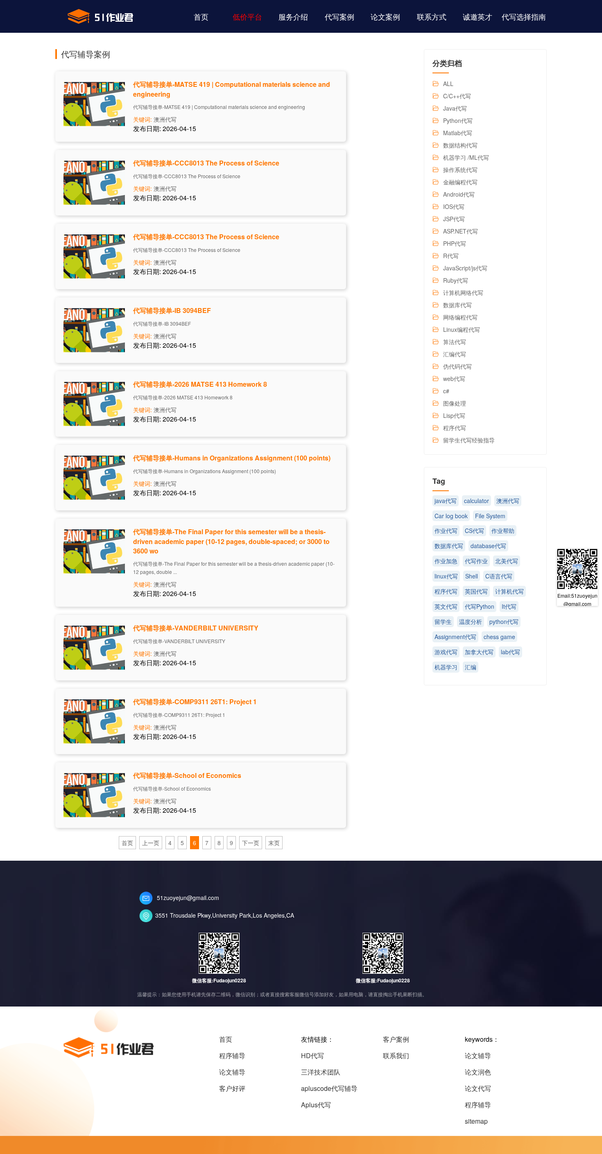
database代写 (488, 546)
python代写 (503, 621)
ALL (448, 83)
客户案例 (396, 1039)
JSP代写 (454, 219)
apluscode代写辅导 (329, 1088)
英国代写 (476, 591)
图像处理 (454, 403)
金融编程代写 (460, 182)
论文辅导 (232, 1072)
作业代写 (446, 530)
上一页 (150, 843)
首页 (201, 16)
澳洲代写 (165, 119)
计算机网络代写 (463, 292)
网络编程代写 (460, 317)
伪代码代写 (457, 366)
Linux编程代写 (461, 329)
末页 (274, 843)
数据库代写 (457, 305)
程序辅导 (232, 1055)
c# (446, 391)
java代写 (446, 501)
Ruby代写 (455, 280)
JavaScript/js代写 (465, 268)
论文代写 (478, 1088)
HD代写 (312, 1055)
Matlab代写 (457, 133)
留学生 (443, 621)
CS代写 (474, 530)
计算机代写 (509, 591)
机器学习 (446, 667)
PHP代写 (454, 243)
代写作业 (476, 561)
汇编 (470, 667)
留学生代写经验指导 (469, 440)
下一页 (250, 843)
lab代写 (510, 652)
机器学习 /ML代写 (466, 157)
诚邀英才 (477, 16)
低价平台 (247, 16)
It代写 (509, 606)
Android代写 (459, 194)
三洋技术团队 (320, 1072)
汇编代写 (454, 354)
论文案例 (385, 16)
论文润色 (478, 1072)
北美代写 (506, 561)
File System (490, 516)
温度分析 (470, 621)
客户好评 (232, 1088)
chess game (499, 637)
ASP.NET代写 (460, 231)
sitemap (476, 1121)
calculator (476, 501)
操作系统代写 (460, 170)
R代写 (451, 256)
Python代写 (458, 120)
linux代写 (446, 576)
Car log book (451, 516)
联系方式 (431, 16)
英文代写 (446, 606)
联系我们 (396, 1055)
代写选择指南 (524, 16)
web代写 (454, 378)
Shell (471, 576)
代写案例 (339, 16)
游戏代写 (446, 652)
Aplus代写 (316, 1104)
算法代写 (454, 342)
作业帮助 (502, 530)
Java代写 (455, 108)
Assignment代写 (455, 637)
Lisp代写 (454, 415)
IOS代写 (453, 206)
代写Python (479, 606)
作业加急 (446, 561)
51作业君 (100, 16)
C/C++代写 (457, 96)
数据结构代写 (460, 145)
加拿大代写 (479, 652)
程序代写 (454, 428)
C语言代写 (498, 576)
